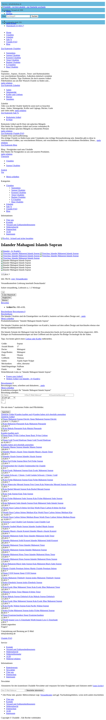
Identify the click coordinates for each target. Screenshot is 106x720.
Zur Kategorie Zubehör (10, 85)
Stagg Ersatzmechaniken (34, 615)
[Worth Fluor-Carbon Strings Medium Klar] (19, 512)
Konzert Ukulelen (13, 58)
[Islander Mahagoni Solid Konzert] (16, 540)
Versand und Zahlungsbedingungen (20, 225)
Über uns (10, 220)
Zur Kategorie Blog (9, 145)
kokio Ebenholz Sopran (32, 582)
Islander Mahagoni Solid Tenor (41, 536)
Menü (8, 11)
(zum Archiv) (98, 686)
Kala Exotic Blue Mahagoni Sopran (47, 601)
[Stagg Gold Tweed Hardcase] (14, 440)
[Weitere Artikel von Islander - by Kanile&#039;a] (11, 251)
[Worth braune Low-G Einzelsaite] (16, 620)
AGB (8, 232)
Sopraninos (10, 53)
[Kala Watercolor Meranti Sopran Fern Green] (20, 484)
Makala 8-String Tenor (31, 592)
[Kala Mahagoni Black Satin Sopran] (17, 564)
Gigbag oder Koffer (33, 339)
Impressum (10, 234)
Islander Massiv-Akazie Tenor (40, 452)
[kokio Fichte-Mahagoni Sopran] (15, 610)
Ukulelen (10, 185)
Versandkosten (46, 695)
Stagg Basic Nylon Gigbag (37, 435)
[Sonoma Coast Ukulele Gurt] (14, 522)
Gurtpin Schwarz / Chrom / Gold (44, 475)
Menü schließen (12, 177)
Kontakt (9, 222)
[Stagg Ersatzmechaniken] (12, 615)
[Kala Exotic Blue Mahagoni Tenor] (16, 587)
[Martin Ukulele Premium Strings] (15, 568)
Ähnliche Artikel (8, 414)
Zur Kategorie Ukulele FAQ (12, 133)
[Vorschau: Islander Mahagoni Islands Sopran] (20, 253)
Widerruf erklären (13, 659)
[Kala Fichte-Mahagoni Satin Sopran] (17, 498)
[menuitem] (55, 11)
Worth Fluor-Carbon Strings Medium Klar (55, 512)
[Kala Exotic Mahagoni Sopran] (14, 470)
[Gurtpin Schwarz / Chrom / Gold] (16, 475)
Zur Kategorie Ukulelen (11, 48)
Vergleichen (6, 298)
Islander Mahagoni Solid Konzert (44, 540)
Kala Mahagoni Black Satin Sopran (47, 564)
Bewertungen (19, 311)
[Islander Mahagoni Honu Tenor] (15, 554)
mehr (83, 316)
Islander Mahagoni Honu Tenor (42, 554)
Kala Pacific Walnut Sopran (37, 606)
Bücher (9, 97)
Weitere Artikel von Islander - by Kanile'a (23, 379)
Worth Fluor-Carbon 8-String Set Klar (50, 508)
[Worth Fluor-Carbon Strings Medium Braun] (20, 517)
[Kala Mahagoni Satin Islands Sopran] (17, 503)
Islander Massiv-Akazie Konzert (43, 531)
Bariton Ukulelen (13, 62)
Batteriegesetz (12, 667)
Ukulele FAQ (11, 209)
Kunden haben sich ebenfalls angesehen (49, 414)
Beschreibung (6, 311)
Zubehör (9, 204)
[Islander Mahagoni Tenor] (12, 545)
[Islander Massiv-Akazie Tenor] (14, 452)
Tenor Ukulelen (12, 60)
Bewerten (5, 303)
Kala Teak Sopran (25, 494)
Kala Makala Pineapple (32, 428)
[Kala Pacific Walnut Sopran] (13, 606)
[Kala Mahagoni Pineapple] (13, 424)
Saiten (8, 90)
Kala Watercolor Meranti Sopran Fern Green (58, 484)
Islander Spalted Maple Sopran (41, 526)
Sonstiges (10, 99)
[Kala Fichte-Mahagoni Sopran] (14, 480)
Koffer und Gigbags (14, 94)
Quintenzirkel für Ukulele (35, 466)
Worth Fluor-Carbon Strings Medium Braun (57, 517)
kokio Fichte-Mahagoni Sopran (42, 610)
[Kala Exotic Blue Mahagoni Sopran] (17, 601)
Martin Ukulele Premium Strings (43, 568)
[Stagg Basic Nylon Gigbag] (13, 435)
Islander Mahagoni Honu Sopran (43, 559)
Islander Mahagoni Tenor (34, 545)
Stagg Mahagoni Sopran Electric (43, 419)
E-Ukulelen (11, 65)
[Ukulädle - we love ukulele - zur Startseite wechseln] (23, 7)
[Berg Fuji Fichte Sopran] (12, 461)
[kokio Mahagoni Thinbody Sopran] (16, 578)
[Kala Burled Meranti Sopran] (14, 489)
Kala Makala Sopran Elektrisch (42, 596)
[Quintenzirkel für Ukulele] (13, 466)
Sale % (9, 206)
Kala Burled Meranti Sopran (38, 489)
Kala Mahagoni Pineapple (35, 424)
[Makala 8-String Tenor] (11, 592)
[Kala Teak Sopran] (9, 494)
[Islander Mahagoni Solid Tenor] (15, 536)
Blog (8, 211)
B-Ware (9, 120)
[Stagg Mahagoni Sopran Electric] (15, 419)
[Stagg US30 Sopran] (10, 573)
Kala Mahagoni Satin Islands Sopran (48, 503)
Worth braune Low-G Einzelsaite (44, 620)
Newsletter (10, 670)
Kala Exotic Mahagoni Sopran (40, 470)
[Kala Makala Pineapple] (12, 428)
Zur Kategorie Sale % (10, 113)
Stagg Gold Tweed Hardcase (39, 440)
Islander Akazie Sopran (32, 456)
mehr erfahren (6, 83)
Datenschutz (11, 229)
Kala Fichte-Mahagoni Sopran (40, 480)
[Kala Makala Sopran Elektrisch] (15, 596)
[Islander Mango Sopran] (12, 447)
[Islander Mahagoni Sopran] (13, 550)
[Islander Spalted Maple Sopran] (15, 526)
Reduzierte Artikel (13, 117)
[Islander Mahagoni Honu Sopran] (15, 559)
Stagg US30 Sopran (28, 573)
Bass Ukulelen (12, 67)
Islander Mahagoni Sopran (36, 550)
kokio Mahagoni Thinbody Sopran (46, 578)
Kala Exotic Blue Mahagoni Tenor (46, 587)
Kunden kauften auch (24, 414)
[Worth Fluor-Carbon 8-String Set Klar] (18, 508)
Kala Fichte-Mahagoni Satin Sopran (47, 498)
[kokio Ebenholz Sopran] (12, 582)
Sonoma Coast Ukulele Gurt (38, 522)
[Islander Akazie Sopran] (12, 456)
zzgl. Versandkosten (19, 279)
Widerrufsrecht (12, 227)
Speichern (6, 412)
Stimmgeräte (11, 92)
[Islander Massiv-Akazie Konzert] (15, 531)
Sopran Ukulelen (13, 55)
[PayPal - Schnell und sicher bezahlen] (17, 238)
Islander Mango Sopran (32, 447)
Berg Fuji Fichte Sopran (33, 461)
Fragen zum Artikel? (14, 376)
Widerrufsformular (13, 654)
